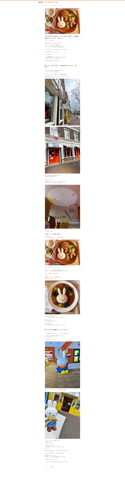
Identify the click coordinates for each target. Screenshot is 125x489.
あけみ (53, 40)
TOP (38, 5)
